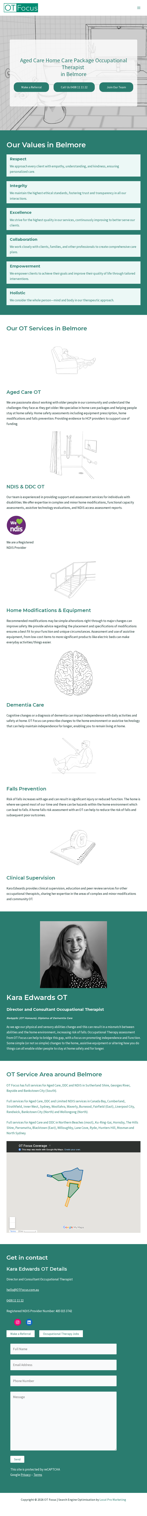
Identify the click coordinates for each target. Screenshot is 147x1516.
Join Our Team (116, 87)
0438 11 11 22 (15, 1300)
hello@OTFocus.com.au (23, 1290)
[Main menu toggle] (139, 7)
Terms (37, 1475)
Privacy (26, 1475)
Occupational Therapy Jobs (61, 1334)
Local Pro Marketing (113, 1499)
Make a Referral (31, 87)
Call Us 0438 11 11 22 (74, 87)
